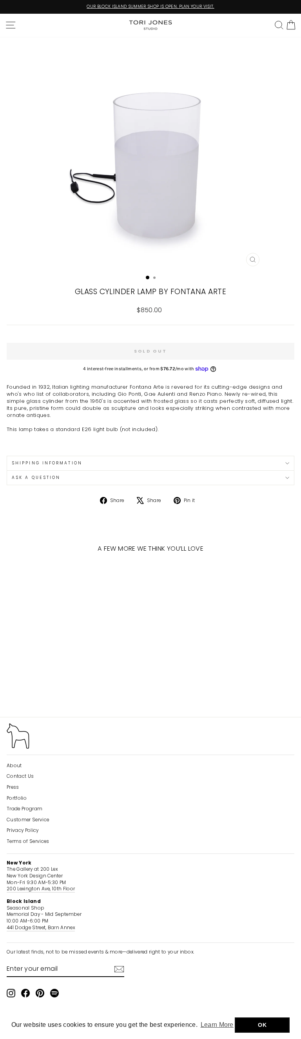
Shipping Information (47, 463)
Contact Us (20, 776)
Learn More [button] (217, 1024)
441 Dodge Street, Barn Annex (41, 927)
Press (13, 787)
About (14, 765)
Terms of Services (28, 841)
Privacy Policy (23, 830)
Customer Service (28, 820)
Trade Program (24, 809)
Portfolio (17, 798)
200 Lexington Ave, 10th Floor (41, 889)
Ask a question (36, 477)
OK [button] (262, 1025)
